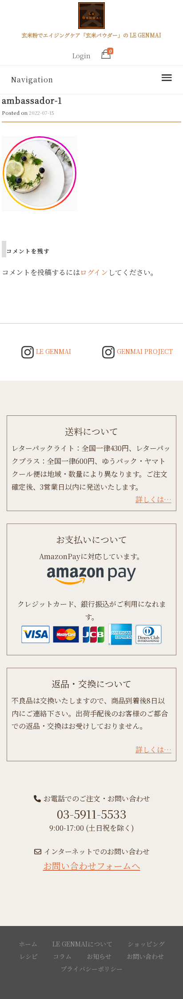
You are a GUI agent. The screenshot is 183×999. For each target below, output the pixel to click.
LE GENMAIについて (82, 943)
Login (81, 55)
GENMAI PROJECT (144, 351)
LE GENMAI (52, 351)
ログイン (94, 272)
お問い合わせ (145, 956)
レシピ (28, 956)
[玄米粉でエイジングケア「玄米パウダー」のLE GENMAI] (91, 16)
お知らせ (99, 956)
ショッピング (146, 943)
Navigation (32, 79)
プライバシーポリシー (91, 968)
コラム (62, 956)
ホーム (28, 943)
